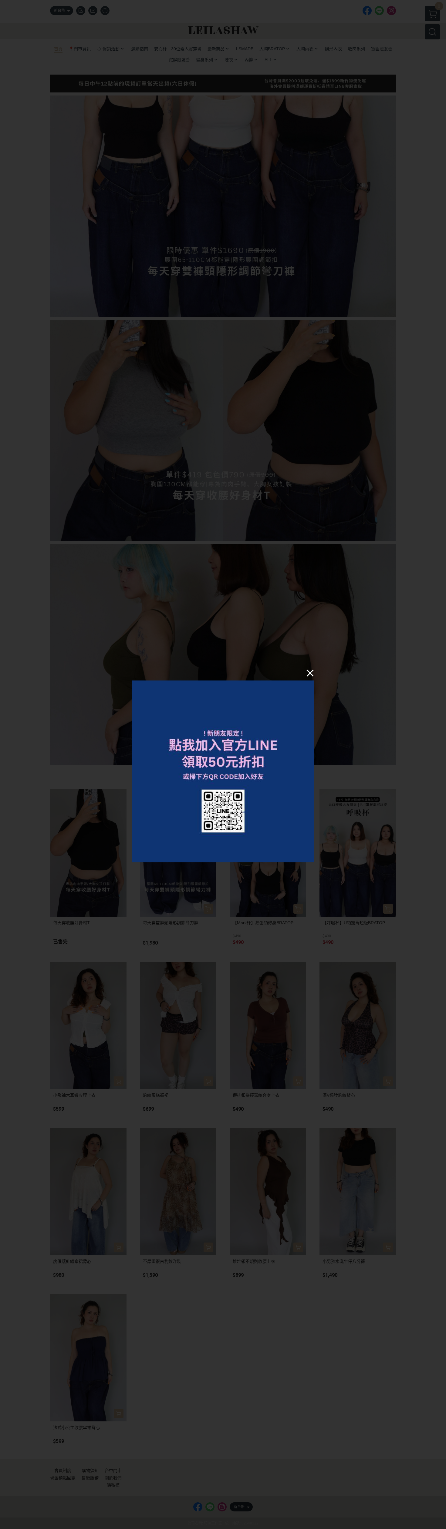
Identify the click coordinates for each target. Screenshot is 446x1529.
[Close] (310, 673)
